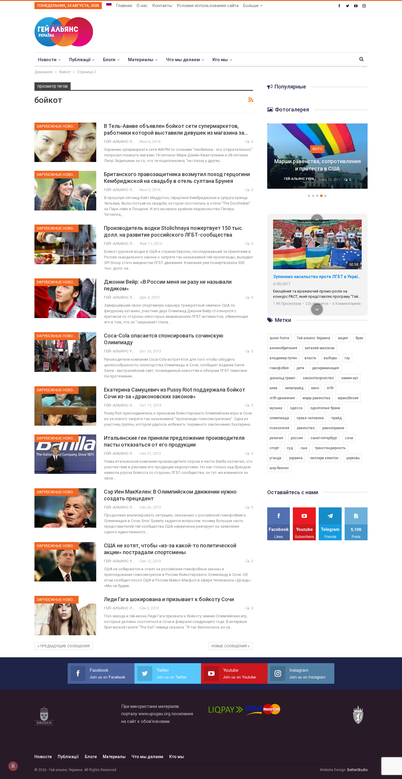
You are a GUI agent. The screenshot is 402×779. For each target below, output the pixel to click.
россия (297, 438)
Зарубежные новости (57, 126)
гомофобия (279, 368)
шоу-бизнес (279, 468)
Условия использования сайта (208, 5)
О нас (142, 5)
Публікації (79, 59)
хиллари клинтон (324, 458)
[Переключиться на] (109, 4)
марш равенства (316, 398)
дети (300, 368)
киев (274, 388)
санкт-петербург (323, 438)
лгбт (330, 388)
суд (290, 448)
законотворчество (318, 378)
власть (310, 358)
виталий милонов (320, 348)
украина (296, 458)
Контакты (162, 5)
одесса (296, 408)
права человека (310, 418)
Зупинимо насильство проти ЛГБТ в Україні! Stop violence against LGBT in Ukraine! (317, 276)
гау (347, 358)
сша (303, 448)
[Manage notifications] (13, 766)
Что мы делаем (183, 59)
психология (279, 428)
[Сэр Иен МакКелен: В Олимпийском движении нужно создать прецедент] (65, 508)
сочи (349, 438)
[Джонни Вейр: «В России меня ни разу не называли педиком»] (65, 298)
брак (359, 338)
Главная (124, 5)
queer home (279, 338)
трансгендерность (330, 448)
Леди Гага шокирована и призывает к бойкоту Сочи (169, 599)
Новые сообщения (229, 646)
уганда (275, 458)
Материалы (140, 59)
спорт (274, 448)
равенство (306, 428)
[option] (317, 159)
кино (315, 388)
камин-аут (349, 378)
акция (343, 338)
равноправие (333, 428)
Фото (317, 149)
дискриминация (325, 368)
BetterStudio (357, 770)
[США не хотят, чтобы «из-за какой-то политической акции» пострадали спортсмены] (65, 561)
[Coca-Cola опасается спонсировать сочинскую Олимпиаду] (65, 352)
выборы (330, 358)
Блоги (109, 59)
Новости (47, 59)
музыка (276, 408)
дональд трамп (282, 378)
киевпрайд (294, 388)
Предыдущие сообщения (64, 646)
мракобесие (348, 398)
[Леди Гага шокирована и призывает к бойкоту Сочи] (65, 615)
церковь (353, 458)
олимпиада (279, 418)
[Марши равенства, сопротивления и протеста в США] (317, 156)
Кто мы (220, 59)
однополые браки (325, 408)
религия (276, 438)
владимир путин (283, 358)
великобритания (283, 348)
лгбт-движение (282, 398)
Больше (251, 5)
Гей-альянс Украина (313, 338)
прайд (336, 418)
